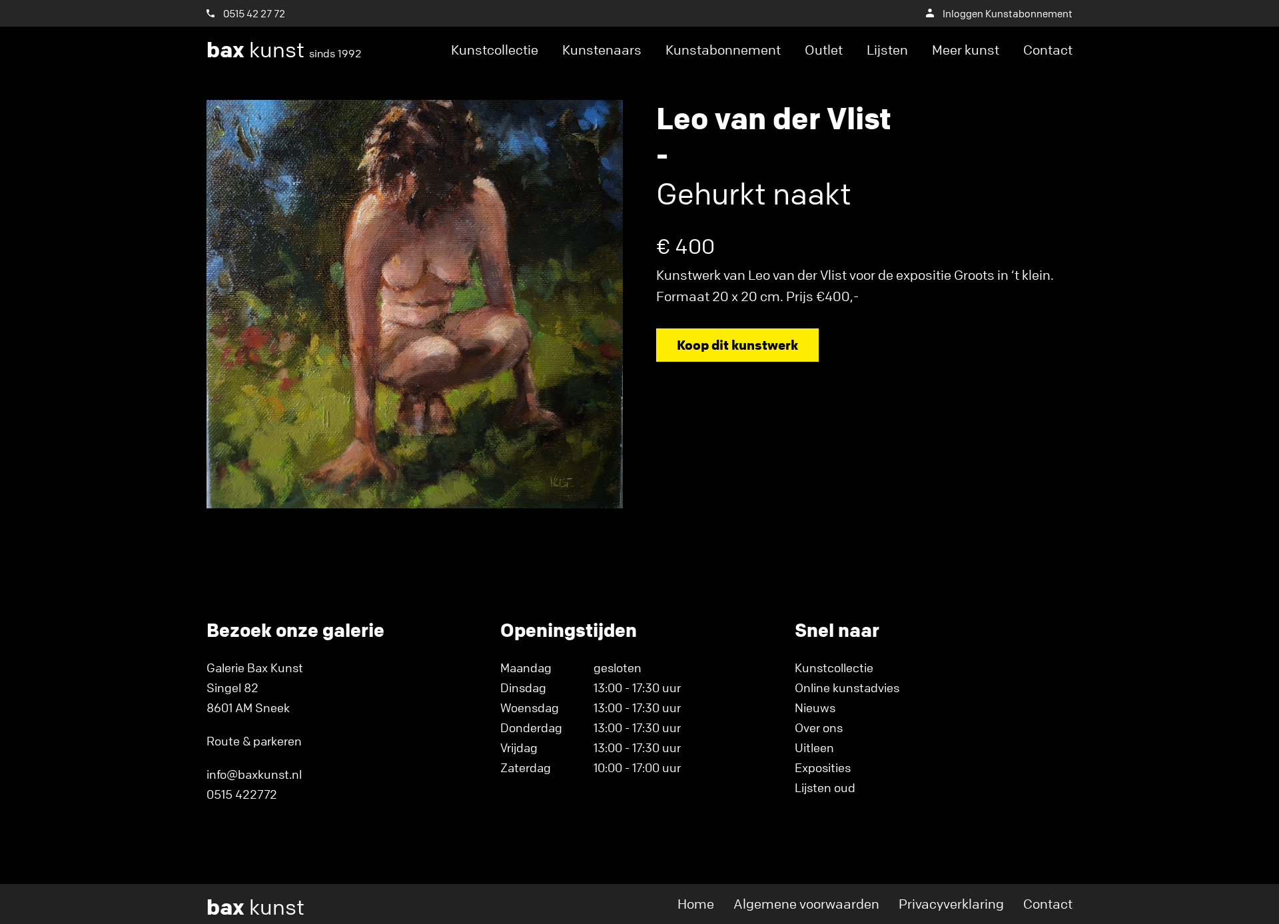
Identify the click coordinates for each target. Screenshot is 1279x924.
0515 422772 (242, 794)
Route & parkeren (254, 740)
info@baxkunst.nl (254, 774)
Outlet (824, 49)
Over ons (819, 727)
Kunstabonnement (723, 49)
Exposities (823, 767)
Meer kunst (965, 49)
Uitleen (814, 747)
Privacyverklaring (951, 903)
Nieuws (815, 707)
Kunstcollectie (494, 49)
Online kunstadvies (847, 687)
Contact (1047, 49)
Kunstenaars (601, 49)
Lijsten (887, 49)
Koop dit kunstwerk (737, 344)
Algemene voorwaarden (806, 903)
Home (695, 903)
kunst (284, 50)
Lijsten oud (825, 787)
